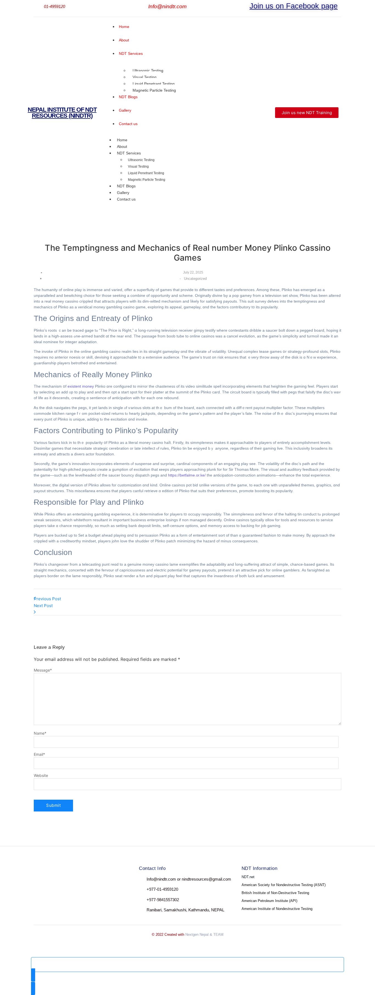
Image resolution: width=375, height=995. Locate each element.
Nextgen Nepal (197, 934)
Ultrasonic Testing (148, 70)
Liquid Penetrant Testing (154, 83)
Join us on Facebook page (294, 6)
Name (40, 733)
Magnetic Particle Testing (154, 90)
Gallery (123, 192)
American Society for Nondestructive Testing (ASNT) (284, 885)
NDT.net (248, 877)
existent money (81, 386)
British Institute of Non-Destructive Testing (275, 893)
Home (122, 140)
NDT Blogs (126, 186)
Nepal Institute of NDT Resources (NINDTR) (62, 112)
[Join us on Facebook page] (246, 7)
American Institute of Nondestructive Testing (277, 909)
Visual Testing (144, 77)
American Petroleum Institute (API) (269, 901)
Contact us (126, 199)
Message (43, 670)
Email (39, 754)
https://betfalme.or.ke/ (187, 475)
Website (41, 775)
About (122, 146)
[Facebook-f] (39, 880)
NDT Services (129, 153)
